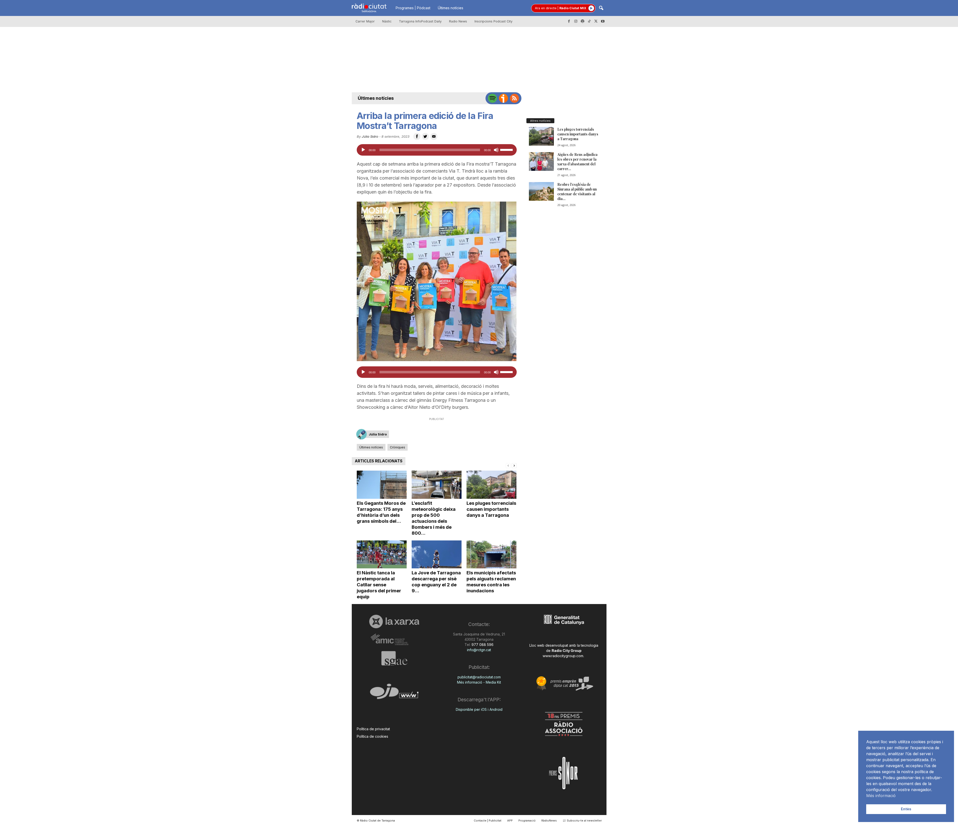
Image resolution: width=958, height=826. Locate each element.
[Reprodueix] (363, 149)
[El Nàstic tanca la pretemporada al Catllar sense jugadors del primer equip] (382, 554)
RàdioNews (549, 820)
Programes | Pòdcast (413, 8)
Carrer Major (365, 21)
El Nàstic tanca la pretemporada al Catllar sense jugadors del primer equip (379, 585)
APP (510, 820)
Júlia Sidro (370, 136)
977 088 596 (482, 644)
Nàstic (386, 21)
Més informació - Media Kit (479, 682)
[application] (437, 150)
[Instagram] (576, 21)
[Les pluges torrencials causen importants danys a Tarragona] (491, 485)
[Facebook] (569, 21)
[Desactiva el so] (496, 149)
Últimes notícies (450, 8)
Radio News (458, 21)
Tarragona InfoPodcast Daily (420, 21)
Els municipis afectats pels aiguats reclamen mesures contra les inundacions (491, 582)
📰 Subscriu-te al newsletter (582, 820)
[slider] (507, 149)
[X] (596, 21)
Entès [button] (906, 809)
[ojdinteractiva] (394, 693)
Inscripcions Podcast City (493, 21)
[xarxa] (394, 621)
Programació (527, 820)
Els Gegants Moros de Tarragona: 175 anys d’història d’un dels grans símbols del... (381, 512)
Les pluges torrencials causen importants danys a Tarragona (491, 509)
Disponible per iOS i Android (479, 709)
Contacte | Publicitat (487, 820)
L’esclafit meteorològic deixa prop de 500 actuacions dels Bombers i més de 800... (434, 518)
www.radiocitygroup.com (563, 656)
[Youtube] (603, 21)
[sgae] (394, 658)
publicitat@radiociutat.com (479, 677)
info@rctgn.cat (479, 650)
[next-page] (514, 465)
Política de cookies (372, 736)
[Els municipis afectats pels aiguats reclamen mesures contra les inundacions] (491, 554)
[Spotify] (583, 21)
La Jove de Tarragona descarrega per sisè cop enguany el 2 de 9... (436, 582)
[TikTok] (589, 21)
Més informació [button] (881, 795)
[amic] (394, 639)
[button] (601, 8)
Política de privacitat (373, 729)
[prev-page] (508, 465)
